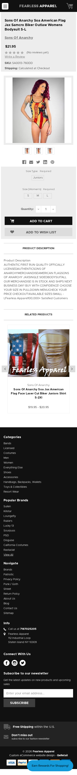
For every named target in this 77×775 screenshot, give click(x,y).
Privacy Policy (12, 579)
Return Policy (12, 594)
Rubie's (8, 521)
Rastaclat (9, 550)
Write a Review (15, 56)
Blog (6, 603)
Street (7, 589)
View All (8, 555)
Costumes (10, 453)
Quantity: (27, 209)
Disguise (9, 540)
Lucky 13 (9, 526)
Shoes (7, 472)
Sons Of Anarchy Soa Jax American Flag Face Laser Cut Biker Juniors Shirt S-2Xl (38, 393)
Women (8, 463)
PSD (6, 535)
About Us (9, 598)
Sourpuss (9, 530)
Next (72, 369)
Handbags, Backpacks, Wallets (22, 482)
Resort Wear (11, 492)
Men (6, 458)
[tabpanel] (38, 369)
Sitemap (9, 613)
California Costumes (16, 545)
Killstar (8, 511)
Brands (8, 569)
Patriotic (9, 574)
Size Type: (38, 171)
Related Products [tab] (38, 314)
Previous (5, 369)
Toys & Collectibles (15, 487)
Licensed (9, 448)
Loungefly (10, 516)
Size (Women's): (38, 189)
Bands (7, 443)
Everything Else (13, 467)
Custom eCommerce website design (32, 755)
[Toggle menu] (5, 6)
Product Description (38, 248)
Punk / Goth (11, 584)
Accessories (11, 477)
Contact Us (10, 608)
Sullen (7, 506)
